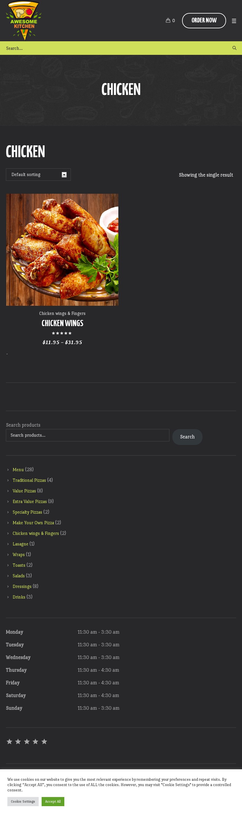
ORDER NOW (204, 20)
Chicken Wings (62, 324)
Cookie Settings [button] (23, 801)
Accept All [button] (53, 801)
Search (187, 437)
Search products (23, 425)
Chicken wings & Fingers (62, 313)
